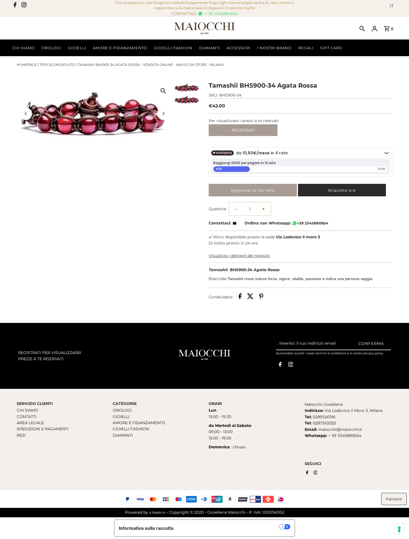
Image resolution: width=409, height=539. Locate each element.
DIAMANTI (123, 435)
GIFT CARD (331, 48)
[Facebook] (15, 5)
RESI (21, 435)
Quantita (217, 208)
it (392, 5)
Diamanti (209, 48)
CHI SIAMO (27, 410)
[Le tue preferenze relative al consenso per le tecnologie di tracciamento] (399, 529)
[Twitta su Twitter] (250, 297)
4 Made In (157, 512)
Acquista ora (342, 190)
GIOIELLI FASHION (131, 428)
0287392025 (324, 423)
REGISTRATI (243, 130)
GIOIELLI (121, 416)
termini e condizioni (331, 353)
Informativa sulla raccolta (146, 528)
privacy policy (373, 353)
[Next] (163, 113)
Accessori (238, 48)
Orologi (51, 48)
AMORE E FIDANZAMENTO (139, 422)
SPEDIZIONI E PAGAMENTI (42, 428)
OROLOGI (122, 410)
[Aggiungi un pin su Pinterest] (261, 297)
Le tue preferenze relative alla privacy (229, 527)
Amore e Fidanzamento (120, 48)
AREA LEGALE (30, 422)
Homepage (27, 65)
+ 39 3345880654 (221, 13)
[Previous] (25, 113)
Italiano (394, 498)
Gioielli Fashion (173, 48)
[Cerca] (362, 28)
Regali (306, 48)
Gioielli (77, 48)
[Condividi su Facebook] (240, 297)
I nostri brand (274, 48)
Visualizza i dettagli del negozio (239, 255)
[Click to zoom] (163, 91)
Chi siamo (24, 48)
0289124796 (324, 416)
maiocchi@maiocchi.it (340, 429)
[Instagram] (23, 5)
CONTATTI (26, 416)
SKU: (213, 95)
